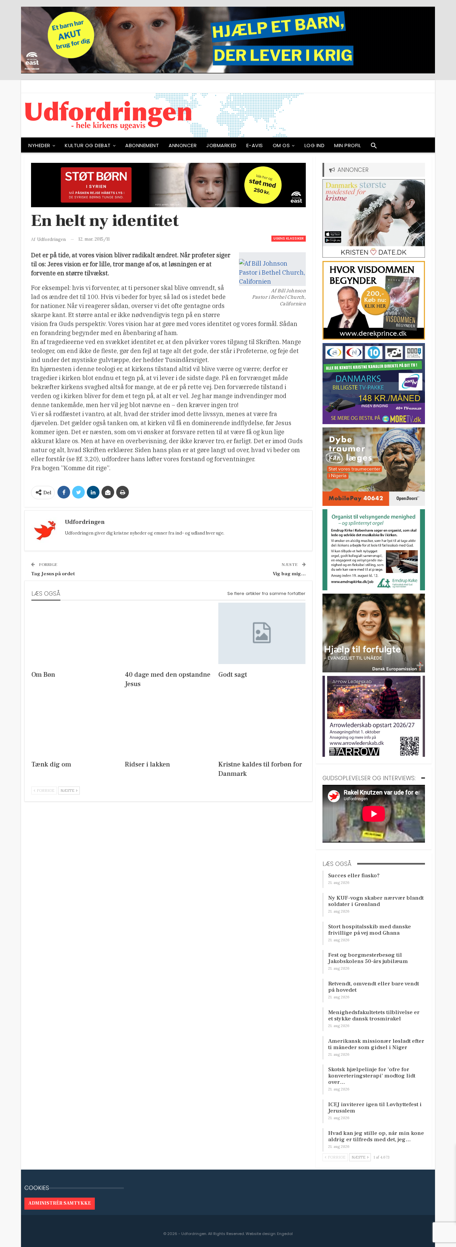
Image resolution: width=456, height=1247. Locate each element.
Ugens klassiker (288, 238)
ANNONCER (183, 145)
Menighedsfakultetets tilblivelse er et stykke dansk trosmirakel (374, 1015)
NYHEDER (39, 145)
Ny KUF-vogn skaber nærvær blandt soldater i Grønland (376, 901)
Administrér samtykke (59, 1203)
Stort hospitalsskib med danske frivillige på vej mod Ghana (369, 930)
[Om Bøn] (75, 633)
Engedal (285, 1233)
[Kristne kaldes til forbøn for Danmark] (262, 723)
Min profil (347, 145)
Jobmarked (221, 145)
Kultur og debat (88, 145)
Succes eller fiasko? (354, 875)
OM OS (281, 145)
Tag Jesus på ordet (53, 574)
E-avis (254, 145)
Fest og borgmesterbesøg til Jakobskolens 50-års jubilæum (368, 958)
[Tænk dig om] (75, 723)
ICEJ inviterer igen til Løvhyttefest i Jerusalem (375, 1108)
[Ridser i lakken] (168, 723)
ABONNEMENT (142, 145)
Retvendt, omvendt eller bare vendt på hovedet (373, 987)
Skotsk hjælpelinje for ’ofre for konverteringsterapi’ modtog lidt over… (371, 1076)
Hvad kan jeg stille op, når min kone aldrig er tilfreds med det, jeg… (376, 1136)
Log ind (314, 145)
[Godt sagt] (262, 633)
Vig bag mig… (289, 574)
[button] (374, 147)
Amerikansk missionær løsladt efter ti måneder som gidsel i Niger (376, 1044)
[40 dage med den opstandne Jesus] (168, 633)
